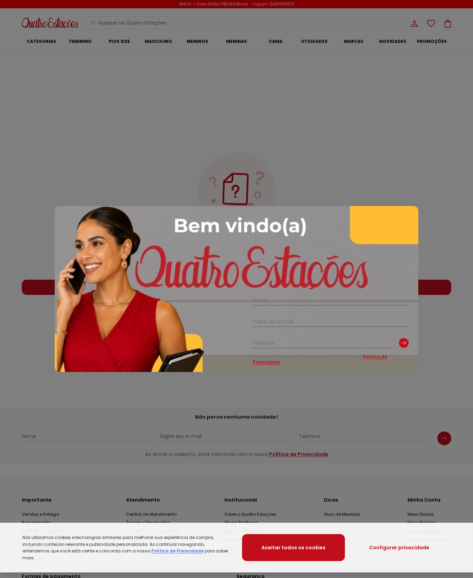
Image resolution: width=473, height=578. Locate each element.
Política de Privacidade (177, 551)
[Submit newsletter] (404, 343)
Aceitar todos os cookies (293, 547)
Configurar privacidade (399, 547)
